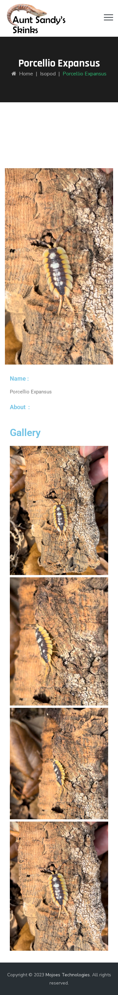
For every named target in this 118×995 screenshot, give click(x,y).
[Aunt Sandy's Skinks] (36, 18)
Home (24, 73)
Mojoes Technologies (68, 975)
